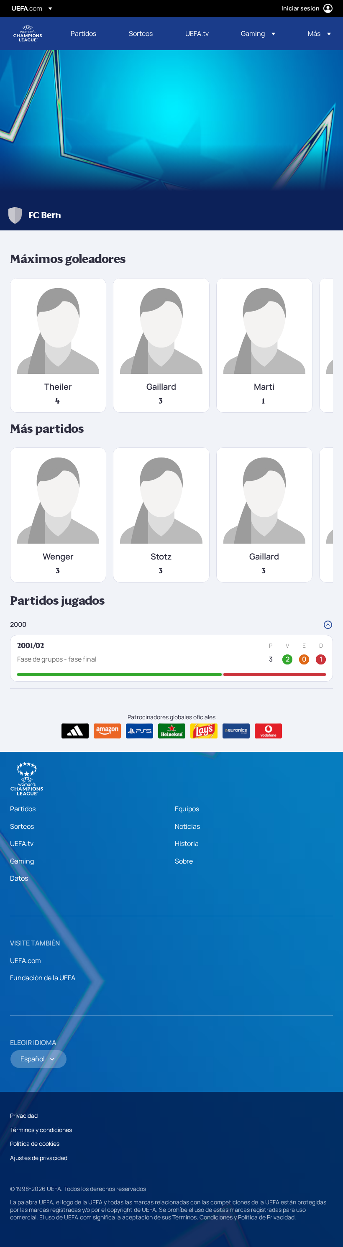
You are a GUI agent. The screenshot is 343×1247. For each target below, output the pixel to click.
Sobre (184, 861)
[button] (258, 33)
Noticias (187, 826)
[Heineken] (171, 730)
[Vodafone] (268, 730)
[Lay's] (204, 730)
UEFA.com (25, 960)
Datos (19, 878)
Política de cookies (34, 1143)
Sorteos (22, 826)
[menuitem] (89, 33)
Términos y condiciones (41, 1130)
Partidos (23, 808)
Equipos (187, 808)
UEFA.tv (21, 843)
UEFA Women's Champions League (27, 33)
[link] (83, 33)
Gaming (22, 861)
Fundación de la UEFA (42, 977)
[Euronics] (236, 730)
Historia (187, 843)
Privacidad (24, 1115)
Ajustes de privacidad (38, 1158)
